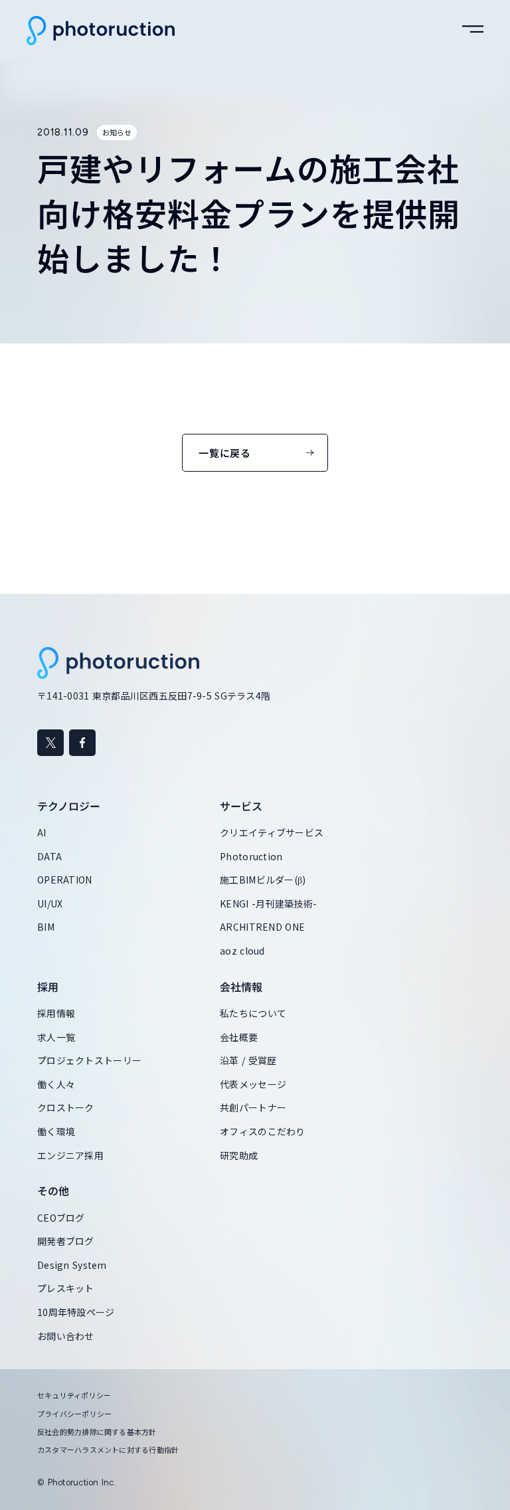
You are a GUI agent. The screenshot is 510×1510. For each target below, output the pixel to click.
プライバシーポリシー (74, 1414)
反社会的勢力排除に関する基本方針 (97, 1432)
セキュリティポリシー (74, 1395)
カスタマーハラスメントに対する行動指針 (108, 1450)
